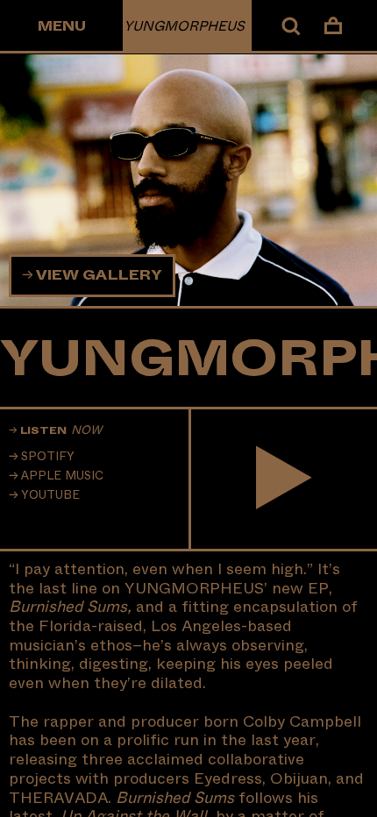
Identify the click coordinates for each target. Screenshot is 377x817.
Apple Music (62, 476)
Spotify (48, 457)
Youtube (50, 495)
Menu (62, 26)
